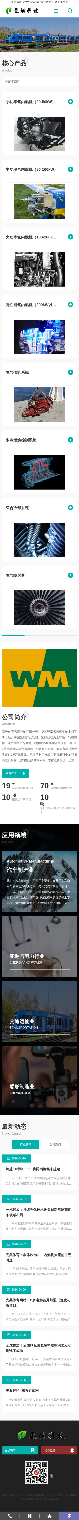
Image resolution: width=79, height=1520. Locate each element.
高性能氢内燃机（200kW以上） (33, 305)
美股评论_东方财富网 (22, 1391)
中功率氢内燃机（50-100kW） (32, 169)
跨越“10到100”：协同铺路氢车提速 (33, 1169)
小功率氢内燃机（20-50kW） (31, 102)
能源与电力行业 (27, 956)
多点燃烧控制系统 (21, 440)
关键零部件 (12, 81)
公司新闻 (55, 1144)
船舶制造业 (22, 1086)
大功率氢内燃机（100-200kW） (33, 237)
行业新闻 (25, 1144)
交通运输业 (22, 1021)
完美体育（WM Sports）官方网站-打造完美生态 (39, 1)
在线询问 (10, 1450)
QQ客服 (50, 1450)
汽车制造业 (20, 870)
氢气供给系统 (17, 372)
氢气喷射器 (15, 575)
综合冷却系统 (17, 508)
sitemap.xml (50, 1498)
